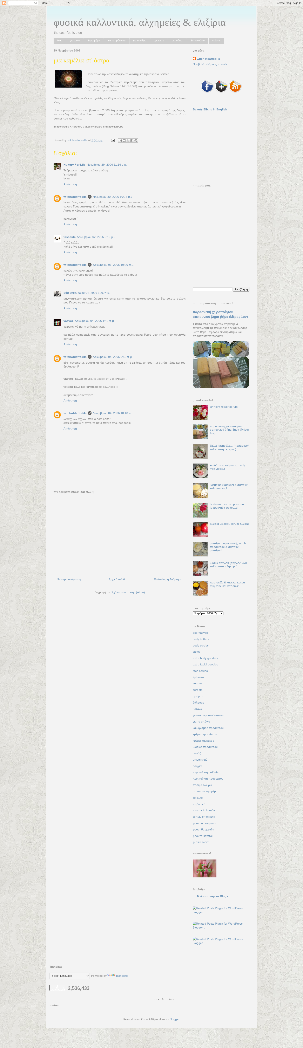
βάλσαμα (198, 702)
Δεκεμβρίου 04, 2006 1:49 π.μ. (95, 320)
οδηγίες (197, 766)
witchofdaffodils (75, 196)
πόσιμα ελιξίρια (202, 785)
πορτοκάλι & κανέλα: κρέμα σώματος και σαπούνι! (227, 584)
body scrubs (201, 645)
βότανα (197, 709)
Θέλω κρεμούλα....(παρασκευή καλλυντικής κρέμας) (229, 447)
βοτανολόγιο (198, 40)
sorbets (197, 689)
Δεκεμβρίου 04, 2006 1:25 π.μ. (90, 292)
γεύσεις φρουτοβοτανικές (209, 715)
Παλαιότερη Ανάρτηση (168, 579)
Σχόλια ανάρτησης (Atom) (128, 592)
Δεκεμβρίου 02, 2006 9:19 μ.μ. (96, 237)
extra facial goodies (205, 664)
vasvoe (68, 320)
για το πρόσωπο (117, 40)
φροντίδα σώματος (205, 823)
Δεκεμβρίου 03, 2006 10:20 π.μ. (113, 264)
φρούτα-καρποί (203, 835)
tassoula (69, 237)
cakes (196, 651)
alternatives (200, 632)
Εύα (66, 292)
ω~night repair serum (224, 406)
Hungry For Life (74, 164)
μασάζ (197, 753)
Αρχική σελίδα (118, 579)
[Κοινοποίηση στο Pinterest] (136, 140)
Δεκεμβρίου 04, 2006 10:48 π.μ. (113, 413)
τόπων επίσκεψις (204, 816)
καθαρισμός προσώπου (208, 728)
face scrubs (200, 670)
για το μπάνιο (201, 721)
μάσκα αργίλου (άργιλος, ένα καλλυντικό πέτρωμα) (228, 564)
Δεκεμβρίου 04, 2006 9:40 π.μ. (113, 356)
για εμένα (75, 40)
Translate (122, 975)
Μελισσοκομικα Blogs (212, 896)
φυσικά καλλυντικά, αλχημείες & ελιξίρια (140, 22)
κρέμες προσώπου (205, 734)
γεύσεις (216, 40)
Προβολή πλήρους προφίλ (210, 64)
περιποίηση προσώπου (208, 778)
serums (197, 683)
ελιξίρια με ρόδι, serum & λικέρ (229, 523)
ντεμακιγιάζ (200, 759)
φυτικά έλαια (201, 842)
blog (59, 40)
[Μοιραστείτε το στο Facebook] (132, 140)
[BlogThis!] (124, 140)
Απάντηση (70, 184)
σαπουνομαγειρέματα (206, 791)
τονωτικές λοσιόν (204, 810)
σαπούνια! (177, 40)
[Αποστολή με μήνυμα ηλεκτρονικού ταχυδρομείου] (120, 140)
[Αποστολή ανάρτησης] (112, 140)
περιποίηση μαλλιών (206, 772)
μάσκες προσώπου (205, 746)
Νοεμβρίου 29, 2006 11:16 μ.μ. (107, 164)
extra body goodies (205, 658)
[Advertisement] (119, 536)
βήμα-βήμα (94, 40)
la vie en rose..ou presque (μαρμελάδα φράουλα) (227, 506)
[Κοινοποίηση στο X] (128, 140)
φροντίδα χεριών (203, 829)
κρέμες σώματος (203, 740)
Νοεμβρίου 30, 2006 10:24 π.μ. (113, 196)
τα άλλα (198, 797)
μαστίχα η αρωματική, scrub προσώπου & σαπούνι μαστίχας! (228, 547)
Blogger (174, 1019)
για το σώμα (139, 40)
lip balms (198, 677)
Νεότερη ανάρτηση (69, 579)
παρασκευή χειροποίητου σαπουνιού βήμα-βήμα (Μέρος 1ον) (229, 429)
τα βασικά (199, 804)
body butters (201, 639)
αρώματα (159, 40)
